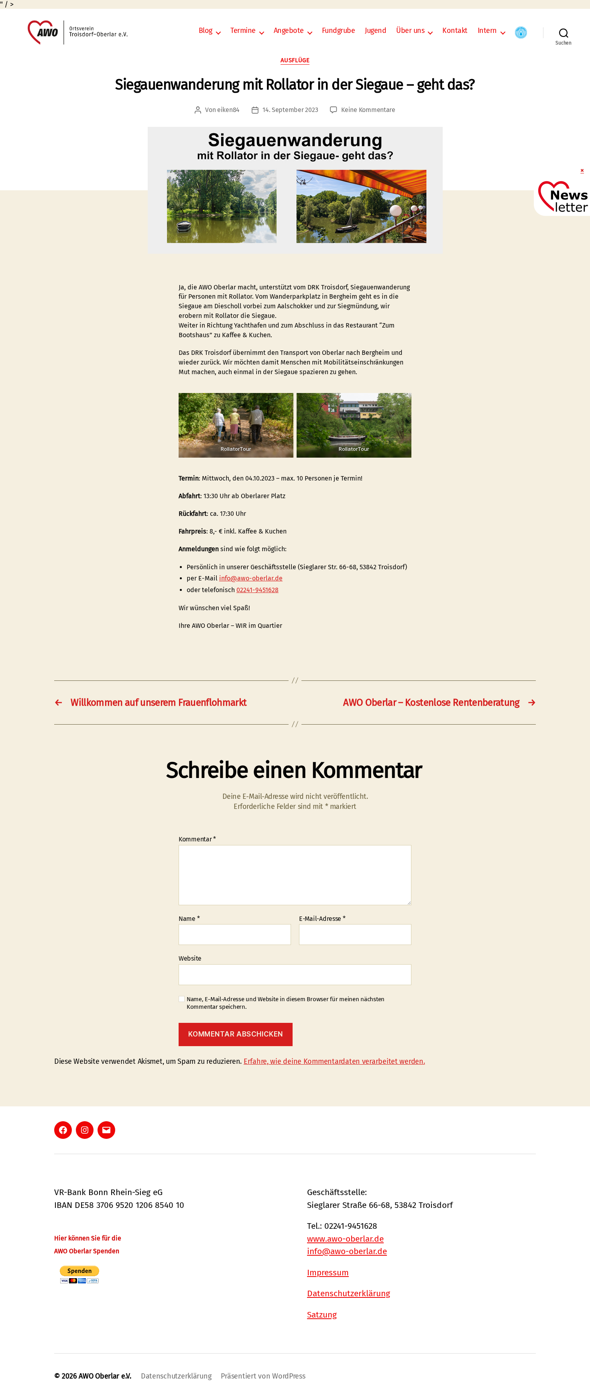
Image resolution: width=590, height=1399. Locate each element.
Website (190, 958)
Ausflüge (295, 60)
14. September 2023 (290, 110)
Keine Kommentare (368, 110)
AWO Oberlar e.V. (105, 1376)
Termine (243, 30)
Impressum (328, 1272)
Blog (205, 30)
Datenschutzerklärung (348, 1293)
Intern (487, 30)
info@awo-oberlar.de (251, 578)
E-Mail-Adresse (322, 918)
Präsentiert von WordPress (263, 1376)
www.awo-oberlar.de (345, 1239)
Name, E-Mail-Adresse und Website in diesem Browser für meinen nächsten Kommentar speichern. (286, 1003)
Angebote (289, 30)
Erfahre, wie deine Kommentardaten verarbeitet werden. (334, 1061)
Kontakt (455, 30)
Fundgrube (338, 30)
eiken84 (228, 110)
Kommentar (197, 839)
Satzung (322, 1314)
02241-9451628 (257, 590)
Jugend (375, 30)
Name (189, 918)
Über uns (410, 30)
